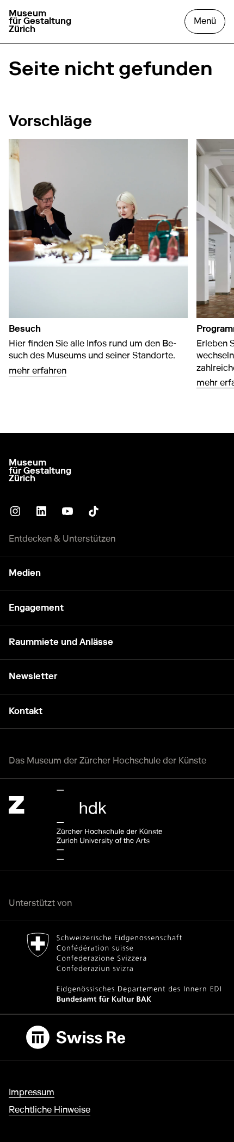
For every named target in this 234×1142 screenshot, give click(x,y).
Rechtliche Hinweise (49, 1109)
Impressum (31, 1092)
